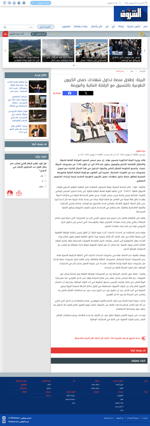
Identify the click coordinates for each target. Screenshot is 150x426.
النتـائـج (10, 194)
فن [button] (106, 26)
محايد (41, 187)
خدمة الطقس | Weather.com (18, 422)
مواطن (48, 388)
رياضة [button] (121, 26)
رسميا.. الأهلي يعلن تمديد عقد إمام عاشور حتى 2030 (18, 129)
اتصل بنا (145, 418)
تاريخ (73, 403)
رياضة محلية (95, 384)
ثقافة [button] (24, 391)
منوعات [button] (120, 391)
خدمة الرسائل (108, 418)
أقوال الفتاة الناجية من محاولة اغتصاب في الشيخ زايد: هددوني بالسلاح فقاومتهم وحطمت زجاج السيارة (17, 117)
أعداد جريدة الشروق (17, 34)
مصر (131, 71)
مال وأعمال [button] (96, 26)
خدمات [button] (48, 395)
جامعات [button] (96, 391)
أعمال (49, 384)
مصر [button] (145, 26)
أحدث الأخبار (40, 34)
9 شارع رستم (119, 406)
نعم (42, 176)
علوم (121, 399)
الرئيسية (142, 71)
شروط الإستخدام (133, 418)
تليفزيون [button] (66, 26)
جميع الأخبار (120, 71)
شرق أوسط (119, 384)
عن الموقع (120, 418)
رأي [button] (113, 26)
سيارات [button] (48, 391)
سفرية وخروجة (70, 399)
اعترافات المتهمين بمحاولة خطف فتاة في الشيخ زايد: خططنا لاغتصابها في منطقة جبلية (17, 103)
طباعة (58, 93)
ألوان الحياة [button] (70, 391)
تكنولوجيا (120, 395)
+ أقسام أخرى (46, 27)
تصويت (19, 194)
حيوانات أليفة (71, 395)
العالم (121, 388)
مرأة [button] (146, 391)
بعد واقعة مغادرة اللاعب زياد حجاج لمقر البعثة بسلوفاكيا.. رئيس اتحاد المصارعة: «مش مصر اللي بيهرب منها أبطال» (17, 88)
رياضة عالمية (95, 388)
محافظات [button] (23, 388)
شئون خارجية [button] (133, 26)
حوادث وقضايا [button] (81, 26)
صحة (121, 410)
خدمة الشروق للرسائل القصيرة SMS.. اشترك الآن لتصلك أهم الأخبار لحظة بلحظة (107, 338)
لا (42, 181)
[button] (53, 33)
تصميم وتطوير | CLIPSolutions (19, 418)
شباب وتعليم (119, 403)
